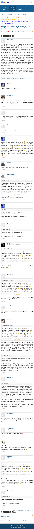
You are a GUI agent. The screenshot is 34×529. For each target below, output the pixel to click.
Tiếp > (15, 35)
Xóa (9, 78)
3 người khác (19, 78)
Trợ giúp (23, 527)
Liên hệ (19, 527)
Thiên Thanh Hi (7, 516)
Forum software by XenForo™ (17, 525)
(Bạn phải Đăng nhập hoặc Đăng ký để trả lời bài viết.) (23, 510)
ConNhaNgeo (5, 78)
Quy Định (15, 527)
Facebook (19, 9)
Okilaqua (12, 78)
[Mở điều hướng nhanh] (32, 14)
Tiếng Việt (10, 527)
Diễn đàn (12, 9)
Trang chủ (4, 9)
